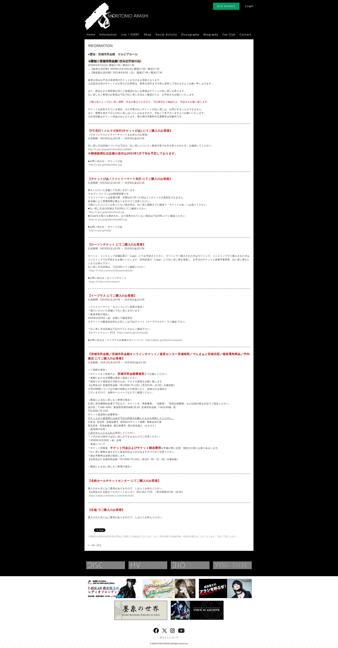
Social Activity (166, 34)
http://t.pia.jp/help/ (100, 230)
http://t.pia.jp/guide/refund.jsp (106, 212)
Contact (245, 34)
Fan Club (229, 34)
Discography (190, 34)
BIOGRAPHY (197, 565)
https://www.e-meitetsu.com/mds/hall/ (111, 495)
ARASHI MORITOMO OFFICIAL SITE (116, 16)
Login (249, 6)
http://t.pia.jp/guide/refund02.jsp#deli (110, 149)
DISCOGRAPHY (112, 565)
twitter (164, 630)
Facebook (156, 630)
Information (108, 34)
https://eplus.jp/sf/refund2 (132, 332)
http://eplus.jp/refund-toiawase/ (164, 340)
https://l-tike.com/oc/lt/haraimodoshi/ (111, 270)
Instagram (172, 630)
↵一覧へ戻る (94, 545)
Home (91, 34)
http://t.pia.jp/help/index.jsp (105, 164)
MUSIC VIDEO (155, 565)
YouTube (239, 565)
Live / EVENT (130, 34)
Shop (147, 34)
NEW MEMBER (226, 6)
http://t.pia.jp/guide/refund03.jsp (108, 219)
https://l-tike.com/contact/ (104, 281)
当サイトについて (169, 637)
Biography (211, 34)
